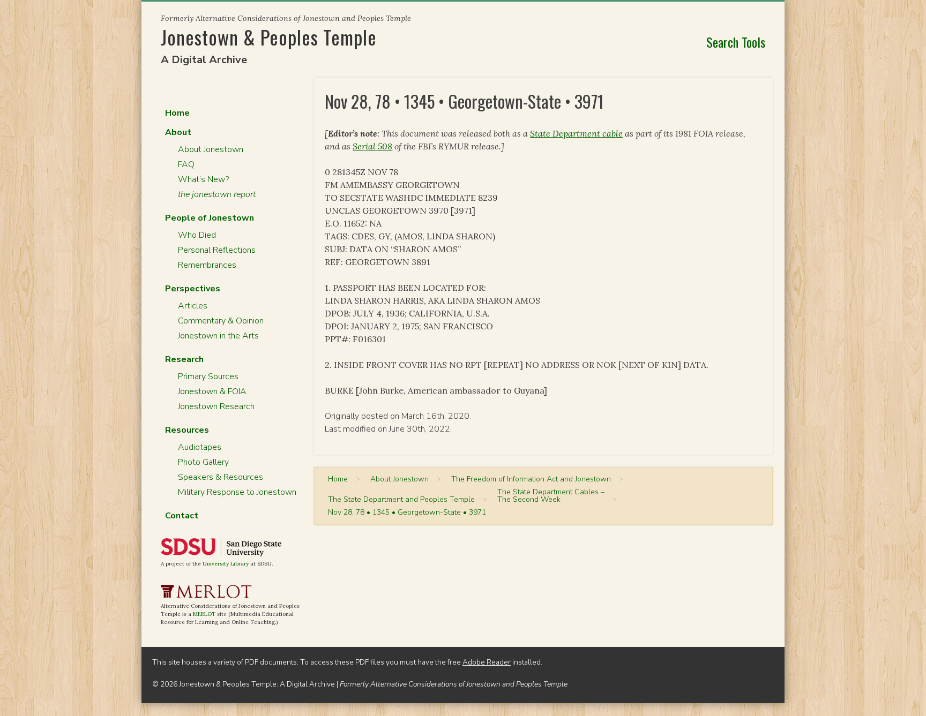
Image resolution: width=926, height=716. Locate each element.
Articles (192, 306)
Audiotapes (199, 447)
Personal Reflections (217, 250)
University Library (226, 563)
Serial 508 (372, 146)
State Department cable (576, 133)
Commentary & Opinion (221, 321)
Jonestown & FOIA (212, 391)
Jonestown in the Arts (218, 336)
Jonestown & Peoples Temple (269, 36)
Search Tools (735, 41)
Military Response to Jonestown (237, 492)
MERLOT (204, 614)
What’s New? (203, 179)
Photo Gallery (203, 462)
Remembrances (207, 265)
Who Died (197, 235)
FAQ (186, 164)
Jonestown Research (216, 406)
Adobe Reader (486, 662)
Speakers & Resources (220, 477)
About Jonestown (210, 149)
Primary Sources (208, 376)
